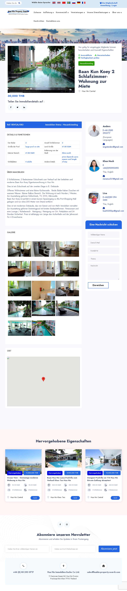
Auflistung (47, 12)
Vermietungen (77, 12)
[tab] (43, 135)
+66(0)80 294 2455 (109, 198)
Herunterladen (103, 55)
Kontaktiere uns (53, 21)
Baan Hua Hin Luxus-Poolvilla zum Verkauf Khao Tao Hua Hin (62, 479)
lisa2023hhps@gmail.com (113, 210)
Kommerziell (61, 12)
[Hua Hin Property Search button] (19, 3)
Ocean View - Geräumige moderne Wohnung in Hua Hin (22, 479)
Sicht (35, 498)
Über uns (116, 12)
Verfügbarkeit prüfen (89, 58)
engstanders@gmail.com (113, 146)
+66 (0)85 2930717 (108, 132)
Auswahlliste (86, 55)
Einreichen (98, 285)
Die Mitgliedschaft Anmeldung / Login (108, 4)
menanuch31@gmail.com (113, 178)
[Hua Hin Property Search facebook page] (60, 524)
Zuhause (37, 12)
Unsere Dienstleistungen (97, 12)
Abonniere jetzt (109, 549)
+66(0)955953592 (111, 168)
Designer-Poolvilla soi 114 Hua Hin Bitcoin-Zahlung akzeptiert (102, 479)
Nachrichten (39, 21)
